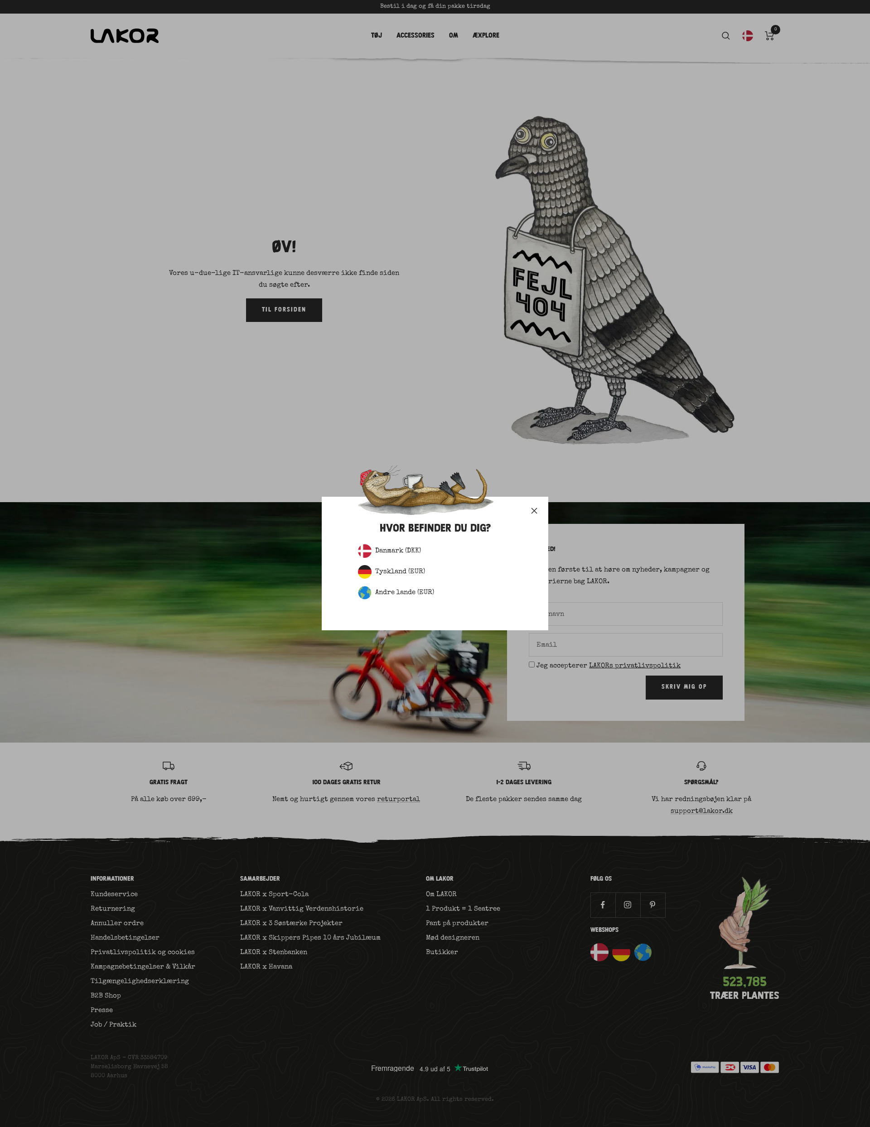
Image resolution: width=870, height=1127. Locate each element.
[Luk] (534, 511)
